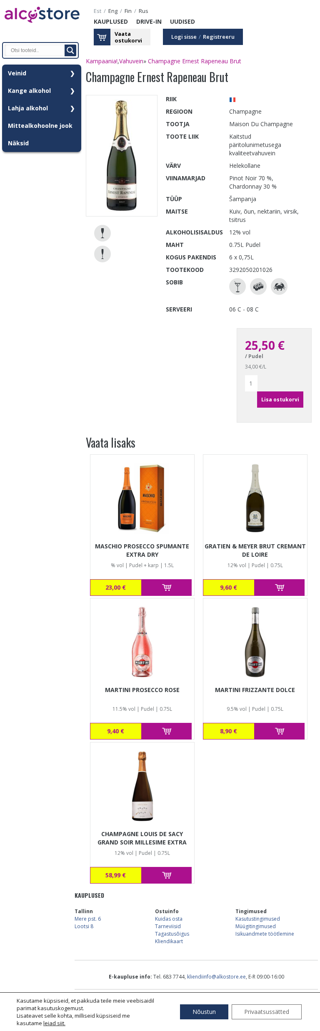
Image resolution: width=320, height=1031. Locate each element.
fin (128, 11)
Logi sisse (184, 37)
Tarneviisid (168, 926)
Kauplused (111, 21)
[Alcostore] (41, 27)
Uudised (182, 21)
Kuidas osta (168, 918)
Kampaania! (102, 61)
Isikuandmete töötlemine (264, 933)
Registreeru (219, 37)
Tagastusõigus (172, 933)
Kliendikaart (169, 941)
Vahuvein (131, 61)
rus (143, 11)
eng (113, 11)
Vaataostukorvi (128, 37)
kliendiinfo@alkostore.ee (216, 976)
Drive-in (149, 21)
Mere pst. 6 (88, 918)
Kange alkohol (29, 91)
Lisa (167, 587)
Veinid (17, 73)
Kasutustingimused (257, 918)
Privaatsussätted (266, 1012)
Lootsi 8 (84, 926)
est (97, 11)
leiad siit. (54, 1023)
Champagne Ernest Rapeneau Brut (194, 61)
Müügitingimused (255, 926)
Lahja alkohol (28, 108)
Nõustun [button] (204, 1012)
